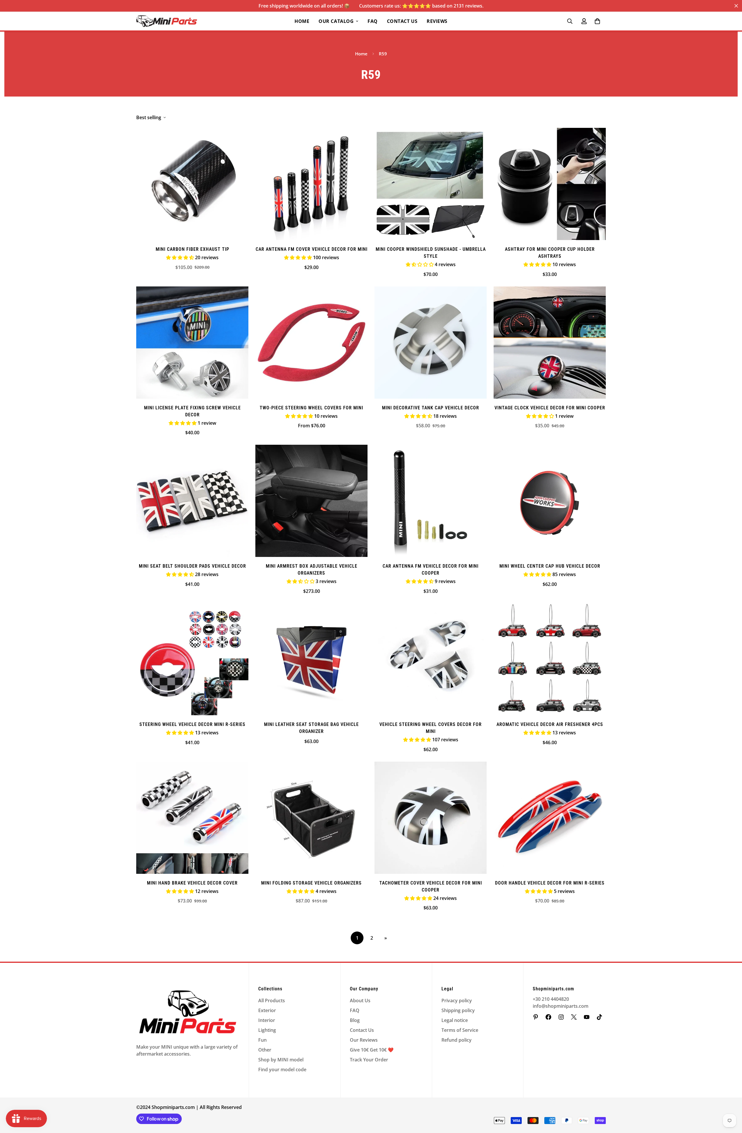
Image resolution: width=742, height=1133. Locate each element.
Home (301, 21)
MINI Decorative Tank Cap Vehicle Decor (430, 408)
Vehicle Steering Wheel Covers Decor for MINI (430, 728)
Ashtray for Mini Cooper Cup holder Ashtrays (550, 252)
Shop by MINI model (280, 1059)
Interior (266, 1020)
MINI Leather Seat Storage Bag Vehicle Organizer (311, 728)
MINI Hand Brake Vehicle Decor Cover (192, 883)
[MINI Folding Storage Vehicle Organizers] (311, 818)
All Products (271, 1000)
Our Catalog (336, 21)
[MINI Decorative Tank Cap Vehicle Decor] (430, 342)
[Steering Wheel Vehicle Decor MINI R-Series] (192, 659)
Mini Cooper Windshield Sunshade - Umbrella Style (431, 252)
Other (264, 1050)
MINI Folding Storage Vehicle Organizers (311, 883)
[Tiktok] (599, 1017)
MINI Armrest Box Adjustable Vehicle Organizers (311, 569)
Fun (262, 1040)
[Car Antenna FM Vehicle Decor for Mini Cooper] (430, 501)
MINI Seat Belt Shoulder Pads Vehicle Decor (192, 566)
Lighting (267, 1030)
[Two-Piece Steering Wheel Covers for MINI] (311, 342)
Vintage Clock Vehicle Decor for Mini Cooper (549, 408)
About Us (360, 1000)
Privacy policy (456, 1000)
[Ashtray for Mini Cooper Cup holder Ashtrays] (550, 184)
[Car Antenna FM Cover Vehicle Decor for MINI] (311, 184)
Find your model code (282, 1069)
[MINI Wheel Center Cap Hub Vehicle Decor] (550, 501)
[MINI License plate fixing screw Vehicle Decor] (192, 342)
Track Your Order (369, 1059)
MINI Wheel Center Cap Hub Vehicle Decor (549, 566)
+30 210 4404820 (551, 999)
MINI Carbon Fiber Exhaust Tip (192, 249)
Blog (355, 1020)
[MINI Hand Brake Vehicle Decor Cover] (192, 818)
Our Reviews (364, 1040)
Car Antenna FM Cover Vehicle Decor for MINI (312, 249)
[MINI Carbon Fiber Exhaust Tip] (192, 184)
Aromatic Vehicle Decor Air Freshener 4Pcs (550, 724)
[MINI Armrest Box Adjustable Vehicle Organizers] (311, 501)
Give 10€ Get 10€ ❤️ (372, 1050)
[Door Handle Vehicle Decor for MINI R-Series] (550, 818)
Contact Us (402, 21)
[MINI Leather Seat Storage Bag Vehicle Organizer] (311, 659)
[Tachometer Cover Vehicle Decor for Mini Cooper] (430, 818)
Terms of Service (459, 1030)
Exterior (267, 1010)
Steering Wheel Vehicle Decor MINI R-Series (192, 724)
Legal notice (454, 1020)
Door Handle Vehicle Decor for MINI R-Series (550, 883)
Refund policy (456, 1040)
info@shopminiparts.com (560, 1006)
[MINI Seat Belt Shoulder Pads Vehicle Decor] (192, 501)
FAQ (373, 21)
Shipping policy (458, 1010)
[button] (597, 21)
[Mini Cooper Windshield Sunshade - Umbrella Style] (430, 184)
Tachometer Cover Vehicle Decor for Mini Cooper (430, 886)
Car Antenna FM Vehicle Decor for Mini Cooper (431, 569)
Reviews (437, 21)
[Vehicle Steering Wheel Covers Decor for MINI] (430, 659)
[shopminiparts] (536, 1017)
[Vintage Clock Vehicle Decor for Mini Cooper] (550, 342)
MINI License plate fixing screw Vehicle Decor (192, 411)
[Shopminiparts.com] (166, 21)
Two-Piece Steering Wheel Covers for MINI (311, 408)
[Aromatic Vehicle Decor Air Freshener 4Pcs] (550, 659)
